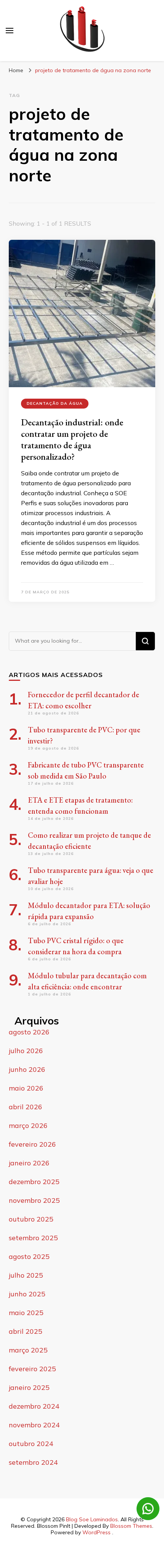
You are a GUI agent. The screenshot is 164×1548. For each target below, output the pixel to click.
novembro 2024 (34, 1424)
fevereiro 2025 (32, 1368)
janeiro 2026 (29, 1163)
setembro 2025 (33, 1237)
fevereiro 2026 (32, 1144)
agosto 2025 (29, 1256)
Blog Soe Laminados (92, 1519)
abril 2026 (25, 1106)
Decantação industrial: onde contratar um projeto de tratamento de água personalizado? (72, 439)
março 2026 (28, 1125)
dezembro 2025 (34, 1181)
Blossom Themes (131, 1525)
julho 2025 (26, 1275)
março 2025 (28, 1350)
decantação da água (55, 403)
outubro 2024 (31, 1443)
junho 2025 (27, 1293)
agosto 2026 (29, 1032)
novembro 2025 (34, 1200)
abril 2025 (25, 1331)
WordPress (96, 1532)
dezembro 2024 (34, 1406)
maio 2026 (26, 1088)
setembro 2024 (33, 1462)
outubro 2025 (31, 1219)
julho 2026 (26, 1050)
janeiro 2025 (29, 1387)
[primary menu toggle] (9, 30)
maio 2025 (26, 1312)
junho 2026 (27, 1069)
